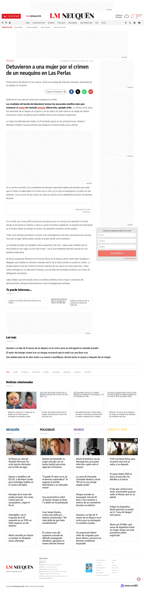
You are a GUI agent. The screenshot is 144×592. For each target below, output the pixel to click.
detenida (77, 372)
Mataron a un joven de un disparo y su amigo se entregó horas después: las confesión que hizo (122, 414)
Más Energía (72, 23)
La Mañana (64, 61)
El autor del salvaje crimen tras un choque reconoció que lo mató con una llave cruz (47, 352)
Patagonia (99, 565)
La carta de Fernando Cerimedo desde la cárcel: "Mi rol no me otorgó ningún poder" (88, 480)
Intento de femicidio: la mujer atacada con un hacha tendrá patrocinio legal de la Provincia (53, 462)
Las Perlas (36, 372)
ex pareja (87, 372)
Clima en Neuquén (32, 27)
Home (28, 23)
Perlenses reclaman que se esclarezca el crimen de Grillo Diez (79, 303)
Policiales (61, 23)
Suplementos (99, 572)
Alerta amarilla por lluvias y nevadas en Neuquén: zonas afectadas (21, 538)
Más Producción (86, 23)
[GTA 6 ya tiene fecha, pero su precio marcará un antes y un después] (123, 446)
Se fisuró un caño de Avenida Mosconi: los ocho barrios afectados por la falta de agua (20, 462)
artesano (41, 107)
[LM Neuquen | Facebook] (126, 23)
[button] (2, 22)
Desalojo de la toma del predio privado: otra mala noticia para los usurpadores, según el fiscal (21, 500)
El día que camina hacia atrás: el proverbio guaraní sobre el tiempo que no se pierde (122, 492)
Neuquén (51, 23)
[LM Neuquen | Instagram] (135, 23)
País (96, 23)
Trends (98, 570)
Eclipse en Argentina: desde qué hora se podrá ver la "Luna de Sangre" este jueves (122, 510)
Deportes (114, 565)
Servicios (114, 572)
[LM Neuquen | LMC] (33, 16)
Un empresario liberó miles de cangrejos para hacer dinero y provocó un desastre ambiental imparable (88, 538)
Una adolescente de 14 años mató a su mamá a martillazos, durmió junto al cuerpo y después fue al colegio (58, 357)
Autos (103, 23)
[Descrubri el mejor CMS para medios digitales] (129, 588)
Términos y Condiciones (102, 575)
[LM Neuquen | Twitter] (130, 23)
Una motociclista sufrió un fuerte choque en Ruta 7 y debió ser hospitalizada (55, 500)
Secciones (114, 570)
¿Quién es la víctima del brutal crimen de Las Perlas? (25, 302)
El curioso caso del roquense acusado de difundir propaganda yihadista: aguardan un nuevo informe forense (53, 538)
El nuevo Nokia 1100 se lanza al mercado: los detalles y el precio (121, 476)
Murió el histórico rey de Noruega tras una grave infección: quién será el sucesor (88, 462)
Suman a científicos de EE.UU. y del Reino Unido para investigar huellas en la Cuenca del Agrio (21, 480)
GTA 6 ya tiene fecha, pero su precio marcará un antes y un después (122, 461)
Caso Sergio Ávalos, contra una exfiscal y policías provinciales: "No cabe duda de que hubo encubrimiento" (54, 517)
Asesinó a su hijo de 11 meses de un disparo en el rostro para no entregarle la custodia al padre (52, 348)
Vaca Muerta (18, 27)
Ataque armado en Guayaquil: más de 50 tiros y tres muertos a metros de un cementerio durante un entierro (88, 500)
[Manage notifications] (139, 579)
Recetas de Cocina (60, 27)
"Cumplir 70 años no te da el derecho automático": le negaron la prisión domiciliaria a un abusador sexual (55, 482)
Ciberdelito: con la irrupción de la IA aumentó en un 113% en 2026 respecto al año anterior (20, 520)
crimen (73, 61)
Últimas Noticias (39, 23)
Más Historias (45, 27)
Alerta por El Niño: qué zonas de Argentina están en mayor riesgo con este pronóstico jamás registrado (122, 530)
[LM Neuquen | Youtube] (139, 23)
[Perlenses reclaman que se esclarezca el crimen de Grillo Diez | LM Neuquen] (59, 303)
